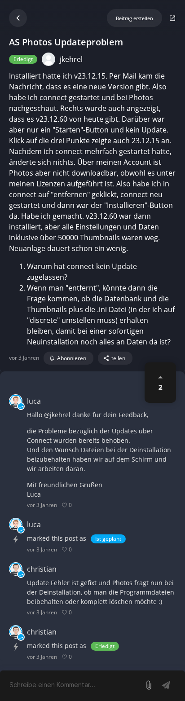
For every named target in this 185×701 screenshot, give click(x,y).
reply (82, 505)
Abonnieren (71, 358)
